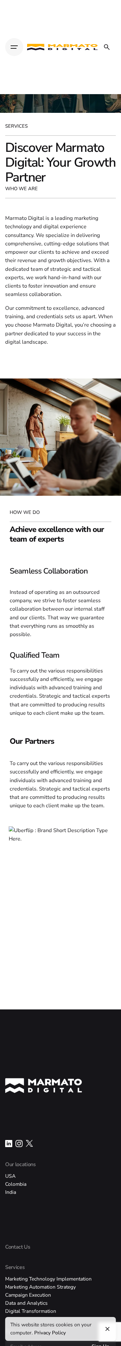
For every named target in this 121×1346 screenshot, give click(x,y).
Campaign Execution (28, 1295)
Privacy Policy (50, 1332)
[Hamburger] (14, 47)
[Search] (107, 47)
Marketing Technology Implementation (48, 1278)
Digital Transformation (30, 1311)
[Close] (107, 1328)
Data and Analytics (26, 1303)
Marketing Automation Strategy (40, 1286)
